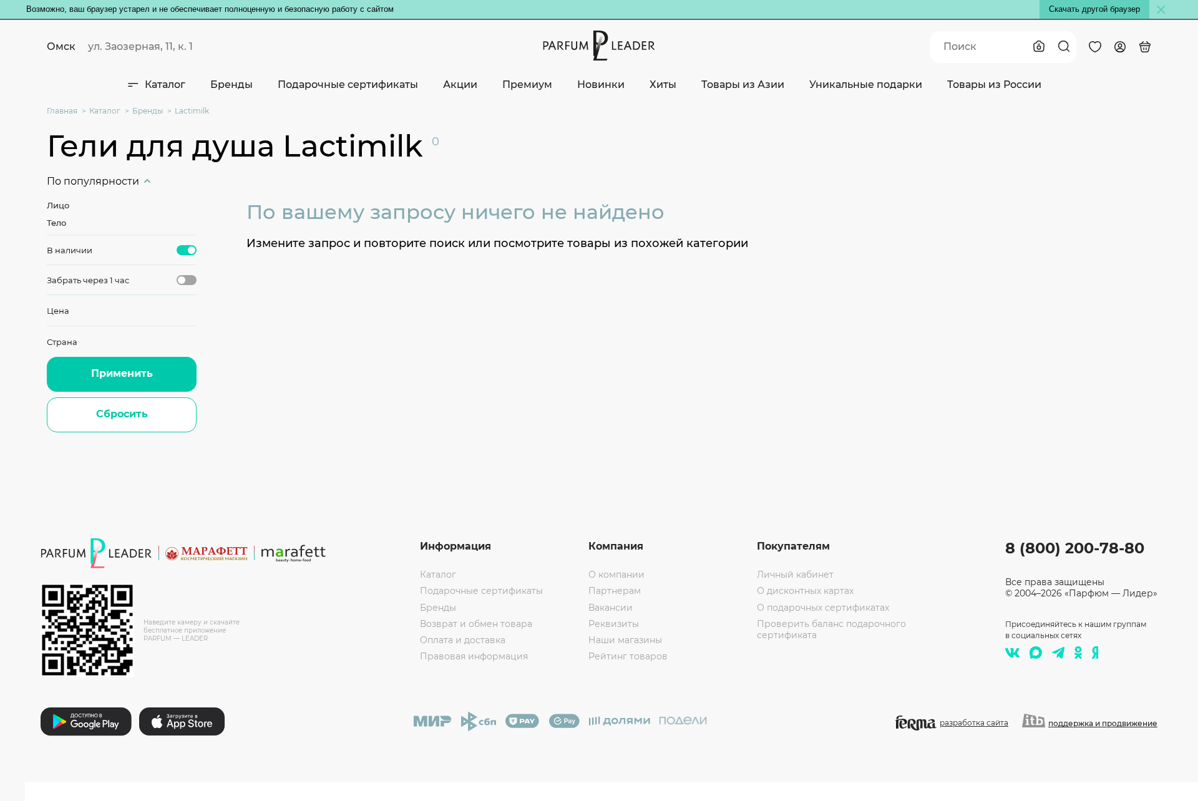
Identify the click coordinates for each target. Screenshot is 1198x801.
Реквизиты (613, 623)
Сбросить (122, 414)
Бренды (231, 84)
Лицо (58, 205)
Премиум (527, 84)
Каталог (165, 84)
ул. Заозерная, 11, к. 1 (140, 46)
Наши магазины (625, 640)
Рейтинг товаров (628, 656)
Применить (122, 373)
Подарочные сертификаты (348, 84)
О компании (616, 574)
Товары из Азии (742, 84)
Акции (460, 84)
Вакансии (610, 607)
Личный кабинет (795, 574)
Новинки (601, 84)
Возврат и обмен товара (476, 623)
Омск (61, 46)
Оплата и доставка (462, 640)
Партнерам (614, 590)
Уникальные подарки (865, 84)
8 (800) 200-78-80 (1074, 548)
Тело (56, 223)
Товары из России (994, 84)
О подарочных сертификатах (823, 607)
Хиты (663, 84)
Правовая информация (474, 656)
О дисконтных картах (805, 590)
